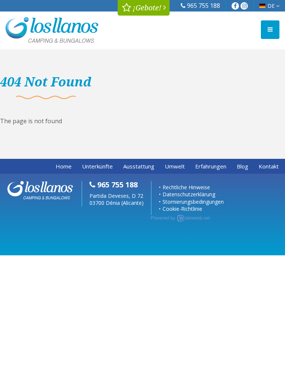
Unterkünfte (97, 166)
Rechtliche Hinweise (186, 187)
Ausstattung (138, 166)
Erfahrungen (210, 166)
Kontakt (269, 166)
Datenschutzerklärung (189, 194)
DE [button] (272, 5)
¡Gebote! (146, 8)
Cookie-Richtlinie (182, 208)
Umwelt (175, 166)
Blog (242, 166)
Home (64, 166)
